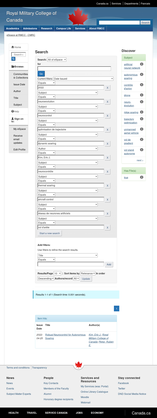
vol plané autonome (129, 151)
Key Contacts (51, 383)
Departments (131, 3)
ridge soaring (131, 112)
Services (116, 3)
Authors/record (64, 278)
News (9, 383)
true (126, 177)
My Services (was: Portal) (94, 386)
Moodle (85, 397)
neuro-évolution (129, 103)
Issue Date (19, 84)
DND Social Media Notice (132, 394)
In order (100, 273)
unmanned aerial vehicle (131, 131)
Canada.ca (102, 3)
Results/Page (45, 273)
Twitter (121, 388)
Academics (12, 28)
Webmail (85, 402)
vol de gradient (128, 141)
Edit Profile (19, 149)
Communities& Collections (20, 75)
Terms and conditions (18, 367)
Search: (42, 59)
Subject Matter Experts (18, 394)
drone (127, 95)
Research (46, 28)
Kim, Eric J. (95, 334)
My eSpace (19, 129)
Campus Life (63, 28)
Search (145, 22)
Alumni (47, 394)
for (39, 64)
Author (17, 91)
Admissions (30, 28)
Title (15, 98)
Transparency (39, 367)
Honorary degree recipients (58, 399)
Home (17, 47)
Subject (17, 104)
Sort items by (72, 273)
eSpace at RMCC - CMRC (21, 35)
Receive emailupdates (18, 139)
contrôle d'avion (128, 86)
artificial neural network (132, 66)
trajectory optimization (130, 120)
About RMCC (97, 28)
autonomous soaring (131, 76)
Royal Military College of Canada (98, 338)
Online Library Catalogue (94, 391)
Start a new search (50, 233)
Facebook (123, 383)
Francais (145, 3)
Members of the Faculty (56, 388)
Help (16, 111)
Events (10, 388)
